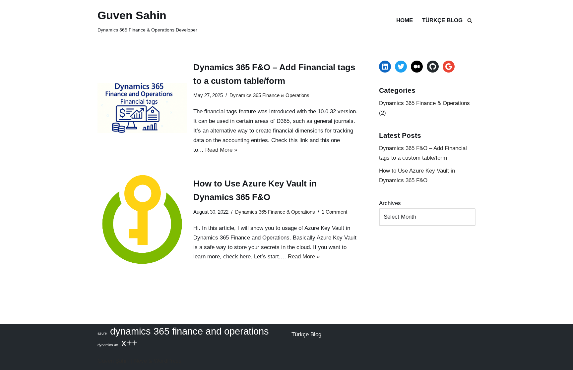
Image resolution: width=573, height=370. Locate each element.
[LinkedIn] (385, 67)
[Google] (449, 67)
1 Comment (334, 212)
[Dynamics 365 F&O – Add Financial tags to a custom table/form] (142, 108)
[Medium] (417, 67)
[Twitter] (401, 67)
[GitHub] (433, 67)
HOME (404, 20)
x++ (129, 343)
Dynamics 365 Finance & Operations (269, 95)
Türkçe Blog (306, 334)
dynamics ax (107, 345)
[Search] (469, 20)
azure (102, 333)
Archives (390, 203)
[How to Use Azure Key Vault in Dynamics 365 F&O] (142, 219)
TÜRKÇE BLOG (442, 20)
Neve (140, 361)
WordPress (168, 361)
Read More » (221, 150)
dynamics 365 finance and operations (189, 331)
